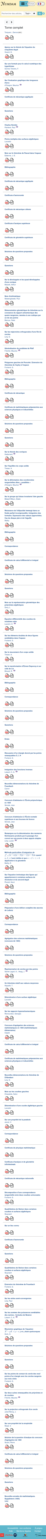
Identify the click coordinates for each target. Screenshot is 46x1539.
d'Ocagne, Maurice (12, 85)
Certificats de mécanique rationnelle (19, 1178)
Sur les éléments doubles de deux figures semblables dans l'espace (21, 636)
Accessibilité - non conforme (19, 1528)
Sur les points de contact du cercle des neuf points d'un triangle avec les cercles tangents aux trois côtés (23, 1376)
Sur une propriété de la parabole (18, 1119)
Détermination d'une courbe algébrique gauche (24, 1105)
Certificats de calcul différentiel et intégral (21, 560)
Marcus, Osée (10, 320)
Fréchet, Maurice (11, 351)
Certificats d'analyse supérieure (17, 223)
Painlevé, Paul (10, 127)
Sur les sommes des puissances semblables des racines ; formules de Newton (22, 1313)
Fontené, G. (9, 367)
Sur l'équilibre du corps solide (17, 466)
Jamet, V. (8, 1122)
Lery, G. (7, 337)
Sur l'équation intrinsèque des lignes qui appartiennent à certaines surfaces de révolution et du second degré (21, 877)
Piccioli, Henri (10, 882)
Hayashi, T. (9, 985)
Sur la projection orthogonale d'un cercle (21, 1409)
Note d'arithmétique (12, 296)
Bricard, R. (9, 671)
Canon (7, 788)
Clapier (7, 1033)
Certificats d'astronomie (14, 195)
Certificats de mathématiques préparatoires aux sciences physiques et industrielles (24, 408)
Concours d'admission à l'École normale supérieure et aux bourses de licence (21, 817)
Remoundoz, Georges (13, 1013)
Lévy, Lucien (9, 841)
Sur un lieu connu (12, 1225)
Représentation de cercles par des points (21, 969)
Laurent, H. (9, 624)
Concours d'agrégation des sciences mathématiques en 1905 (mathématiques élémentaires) (21, 1027)
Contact (38, 1531)
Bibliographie (10, 167)
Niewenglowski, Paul (12, 298)
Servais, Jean (10, 805)
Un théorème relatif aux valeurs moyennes (22, 983)
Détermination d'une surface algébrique (20, 997)
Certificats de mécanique (15, 393)
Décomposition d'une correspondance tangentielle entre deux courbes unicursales (22, 1193)
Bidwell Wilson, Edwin (13, 499)
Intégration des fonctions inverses (18, 769)
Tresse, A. (8, 468)
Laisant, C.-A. (10, 772)
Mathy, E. (8, 863)
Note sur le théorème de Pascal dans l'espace (23, 153)
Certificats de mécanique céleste (18, 209)
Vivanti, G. (8, 52)
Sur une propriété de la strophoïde (18, 1423)
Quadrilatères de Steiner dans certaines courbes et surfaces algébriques (20, 1210)
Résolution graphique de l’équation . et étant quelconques (22, 1330)
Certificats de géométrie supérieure (19, 237)
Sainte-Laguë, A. (11, 971)
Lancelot (8, 141)
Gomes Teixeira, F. (12, 68)
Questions (9, 111)
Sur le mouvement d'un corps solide (19, 652)
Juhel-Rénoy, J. (10, 1412)
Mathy (7, 520)
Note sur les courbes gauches (17, 1091)
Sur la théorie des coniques (16, 452)
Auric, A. (8, 1334)
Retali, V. (8, 1426)
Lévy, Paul (8, 1301)
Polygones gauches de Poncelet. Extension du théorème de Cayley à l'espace (23, 363)
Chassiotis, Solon (11, 1094)
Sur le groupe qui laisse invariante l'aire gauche (24, 496)
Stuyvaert (8, 1214)
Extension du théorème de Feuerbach (20, 1284)
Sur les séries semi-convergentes (18, 1298)
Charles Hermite (11, 125)
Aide (11, 1531)
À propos (38, 1528)
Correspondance (11, 546)
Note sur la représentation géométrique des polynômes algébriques (22, 603)
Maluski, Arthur (10, 284)
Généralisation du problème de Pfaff (19, 348)
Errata (7, 739)
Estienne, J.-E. (10, 155)
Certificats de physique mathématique (20, 1148)
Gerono (15, 32)
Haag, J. (22, 971)
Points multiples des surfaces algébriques (22, 139)
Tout (27, 13)
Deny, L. (8, 607)
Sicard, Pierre (10, 1442)
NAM (6, 1501)
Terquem (8, 32)
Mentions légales (24, 1531)
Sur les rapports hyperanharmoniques (20, 1011)
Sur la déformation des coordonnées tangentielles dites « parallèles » (19, 481)
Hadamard (9, 454)
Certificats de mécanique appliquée (19, 97)
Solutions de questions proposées (19, 251)
